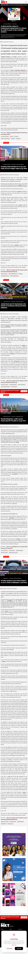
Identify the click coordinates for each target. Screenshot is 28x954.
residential (16, 245)
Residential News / (7, 164)
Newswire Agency (20, 164)
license (24, 792)
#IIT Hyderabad (14, 386)
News (11, 929)
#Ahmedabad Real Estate (13, 273)
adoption (24, 345)
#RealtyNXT (18, 138)
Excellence (7, 325)
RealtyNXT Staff (19, 416)
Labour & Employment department (18, 70)
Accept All (19, 948)
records (17, 442)
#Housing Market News (5, 275)
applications (12, 353)
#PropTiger (20, 273)
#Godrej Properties (4, 550)
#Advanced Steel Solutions (5, 386)
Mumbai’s (18, 538)
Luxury (3, 496)
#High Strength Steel (13, 384)
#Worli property (12, 550)
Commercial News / (7, 23)
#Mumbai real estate (19, 550)
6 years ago (14, 23)
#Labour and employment (5, 138)
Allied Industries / (7, 301)
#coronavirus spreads (5, 136)
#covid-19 (11, 136)
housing (19, 191)
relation (3, 661)
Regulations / (6, 578)
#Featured (16, 136)
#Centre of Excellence (21, 384)
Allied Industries (5, 313)
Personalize (9, 948)
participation (15, 473)
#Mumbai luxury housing (13, 552)
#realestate (13, 138)
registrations (11, 517)
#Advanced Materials (4, 384)
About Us (20, 929)
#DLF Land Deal (10, 823)
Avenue (6, 611)
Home (2, 929)
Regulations (4, 588)
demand (20, 185)
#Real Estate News (4, 273)
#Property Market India (14, 275)
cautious (20, 205)
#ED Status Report (20, 821)
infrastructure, (17, 361)
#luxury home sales (4, 552)
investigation (10, 600)
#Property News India (5, 821)
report (23, 630)
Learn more (14, 945)
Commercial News (5, 41)
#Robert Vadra (3, 823)
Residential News (5, 174)
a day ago (13, 164)
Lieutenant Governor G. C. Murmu (9, 56)
